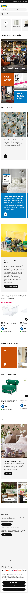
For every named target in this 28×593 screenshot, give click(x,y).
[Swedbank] (20, 570)
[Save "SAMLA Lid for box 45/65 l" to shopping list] (25, 328)
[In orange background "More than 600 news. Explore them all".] (7, 79)
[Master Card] (7, 570)
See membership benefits (7, 521)
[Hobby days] (20, 81)
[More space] (14, 56)
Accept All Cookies (14, 582)
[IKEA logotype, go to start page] (4, 6)
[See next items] (26, 25)
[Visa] (11, 570)
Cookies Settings (14, 589)
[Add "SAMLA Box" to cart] (2, 328)
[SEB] (24, 570)
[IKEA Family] (20, 97)
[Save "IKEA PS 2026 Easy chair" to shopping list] (6, 406)
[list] (14, 25)
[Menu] (25, 5)
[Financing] (3, 570)
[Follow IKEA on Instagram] (5, 567)
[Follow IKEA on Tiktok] (12, 567)
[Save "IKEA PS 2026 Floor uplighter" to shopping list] (25, 405)
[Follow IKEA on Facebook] (2, 567)
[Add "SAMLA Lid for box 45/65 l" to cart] (21, 328)
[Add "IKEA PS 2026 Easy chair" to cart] (2, 406)
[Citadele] (15, 570)
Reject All (14, 585)
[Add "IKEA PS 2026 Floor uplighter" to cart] (21, 405)
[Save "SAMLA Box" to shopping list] (6, 328)
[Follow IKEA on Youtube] (9, 567)
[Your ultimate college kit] (14, 240)
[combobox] (13, 9)
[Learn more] (14, 441)
